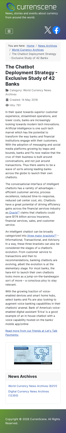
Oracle (12, 212)
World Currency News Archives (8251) (32, 386)
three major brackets (40, 235)
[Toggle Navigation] (9, 31)
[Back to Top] (60, 426)
